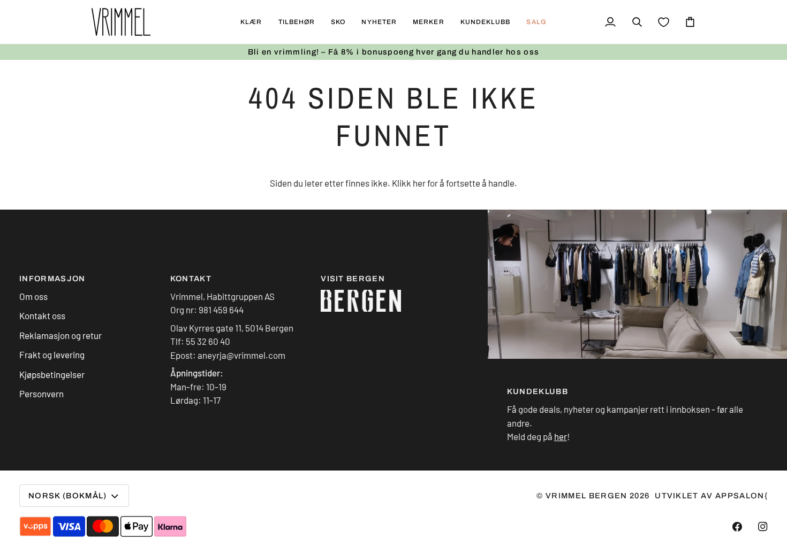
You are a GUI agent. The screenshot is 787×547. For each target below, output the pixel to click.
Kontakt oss (42, 315)
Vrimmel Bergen (586, 495)
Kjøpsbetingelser (52, 374)
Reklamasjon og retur (60, 335)
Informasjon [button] (52, 278)
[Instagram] (763, 526)
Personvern (41, 393)
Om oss (33, 296)
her (419, 183)
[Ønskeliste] (663, 22)
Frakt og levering (52, 354)
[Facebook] (737, 526)
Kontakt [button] (190, 278)
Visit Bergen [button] (353, 278)
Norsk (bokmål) (67, 495)
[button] (251, 22)
